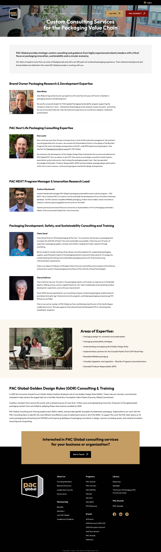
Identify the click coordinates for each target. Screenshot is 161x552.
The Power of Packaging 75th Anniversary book (124, 491)
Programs (62, 13)
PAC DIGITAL (91, 490)
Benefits (60, 507)
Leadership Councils (65, 490)
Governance (62, 494)
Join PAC (113, 13)
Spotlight (116, 486)
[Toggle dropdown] (39, 13)
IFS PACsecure (91, 506)
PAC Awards (96, 13)
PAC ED (89, 494)
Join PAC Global (63, 515)
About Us (34, 13)
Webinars (89, 539)
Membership (48, 13)
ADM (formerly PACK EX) (96, 523)
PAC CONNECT (135, 13)
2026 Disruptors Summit (95, 527)
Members (60, 511)
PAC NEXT (90, 502)
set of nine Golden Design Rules (83, 394)
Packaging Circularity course (57, 149)
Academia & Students (65, 519)
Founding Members (64, 482)
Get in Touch (78, 454)
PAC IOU (89, 498)
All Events (90, 519)
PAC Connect (91, 486)
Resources (117, 482)
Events (73, 13)
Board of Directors (64, 486)
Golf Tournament (92, 531)
